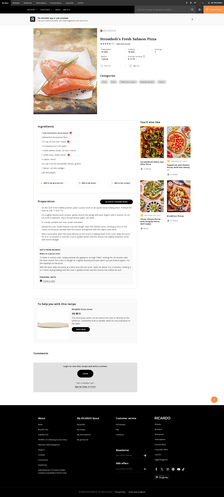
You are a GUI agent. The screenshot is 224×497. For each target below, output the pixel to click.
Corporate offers (161, 449)
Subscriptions (41, 3)
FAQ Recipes (121, 424)
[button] (192, 9)
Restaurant (28, 3)
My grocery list (82, 439)
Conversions (43, 460)
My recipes (81, 429)
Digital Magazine (161, 459)
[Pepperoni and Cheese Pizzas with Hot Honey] (179, 142)
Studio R (41, 450)
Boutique (16, 3)
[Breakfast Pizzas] (179, 196)
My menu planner (84, 434)
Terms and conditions (136, 492)
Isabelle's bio (43, 434)
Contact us (120, 434)
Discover (45, 9)
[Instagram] (168, 469)
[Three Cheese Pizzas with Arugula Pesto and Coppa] (152, 196)
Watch (66, 9)
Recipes (5, 3)
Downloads (42, 465)
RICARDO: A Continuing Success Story (52, 439)
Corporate (69, 3)
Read (57, 9)
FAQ (117, 429)
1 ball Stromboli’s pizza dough (55, 133)
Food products (55, 3)
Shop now (81, 329)
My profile (81, 424)
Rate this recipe (123, 43)
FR (203, 3)
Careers (80, 3)
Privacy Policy (120, 492)
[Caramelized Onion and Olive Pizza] (152, 142)
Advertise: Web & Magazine (49, 445)
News (40, 424)
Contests (41, 455)
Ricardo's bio (43, 429)
